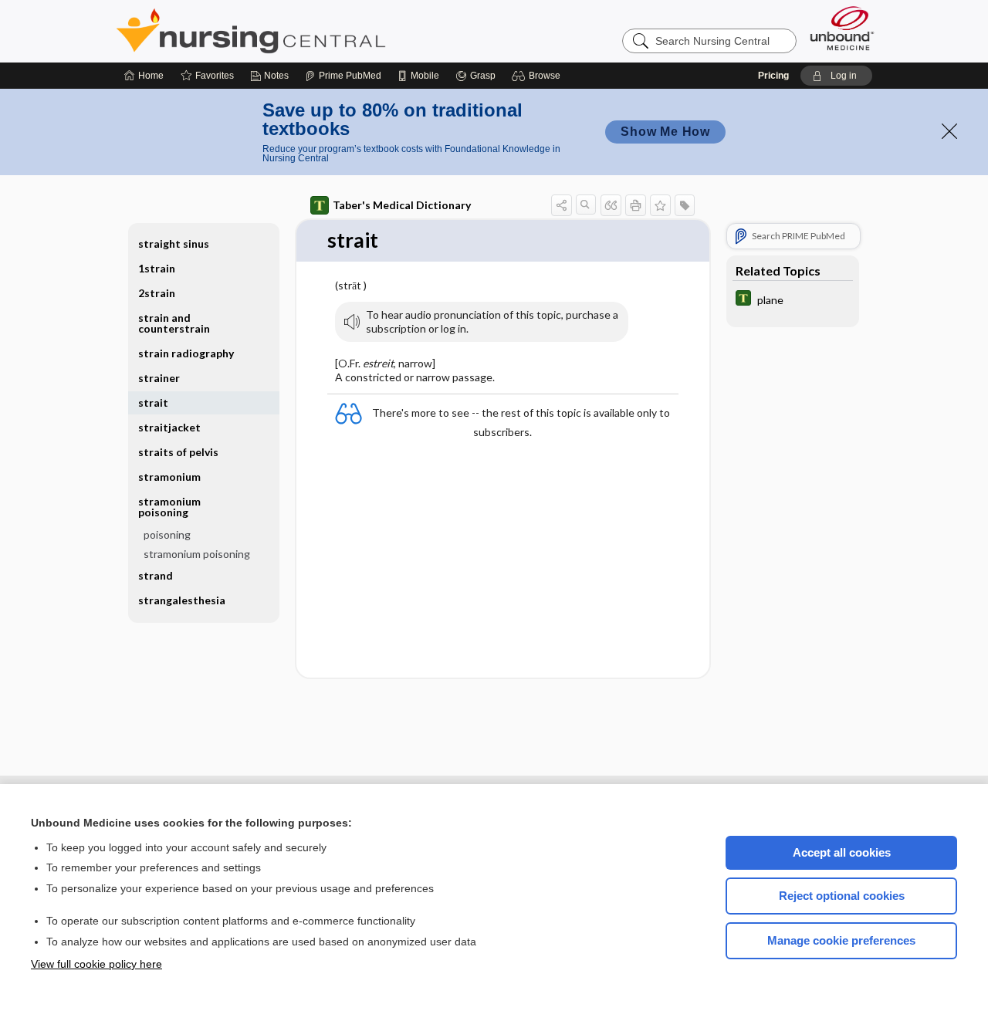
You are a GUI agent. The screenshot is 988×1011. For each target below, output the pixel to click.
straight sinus (173, 243)
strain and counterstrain (174, 323)
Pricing (773, 75)
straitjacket (169, 427)
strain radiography (186, 353)
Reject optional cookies (842, 895)
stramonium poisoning (197, 553)
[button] (538, 76)
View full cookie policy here (96, 964)
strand (155, 575)
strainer (159, 377)
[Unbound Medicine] (842, 28)
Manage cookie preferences (841, 940)
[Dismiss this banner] (949, 131)
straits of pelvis (178, 451)
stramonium (169, 476)
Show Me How (665, 131)
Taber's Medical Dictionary (402, 204)
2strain (156, 292)
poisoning (167, 534)
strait (153, 402)
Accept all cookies (842, 852)
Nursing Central (309, 31)
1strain (156, 268)
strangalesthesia (181, 600)
